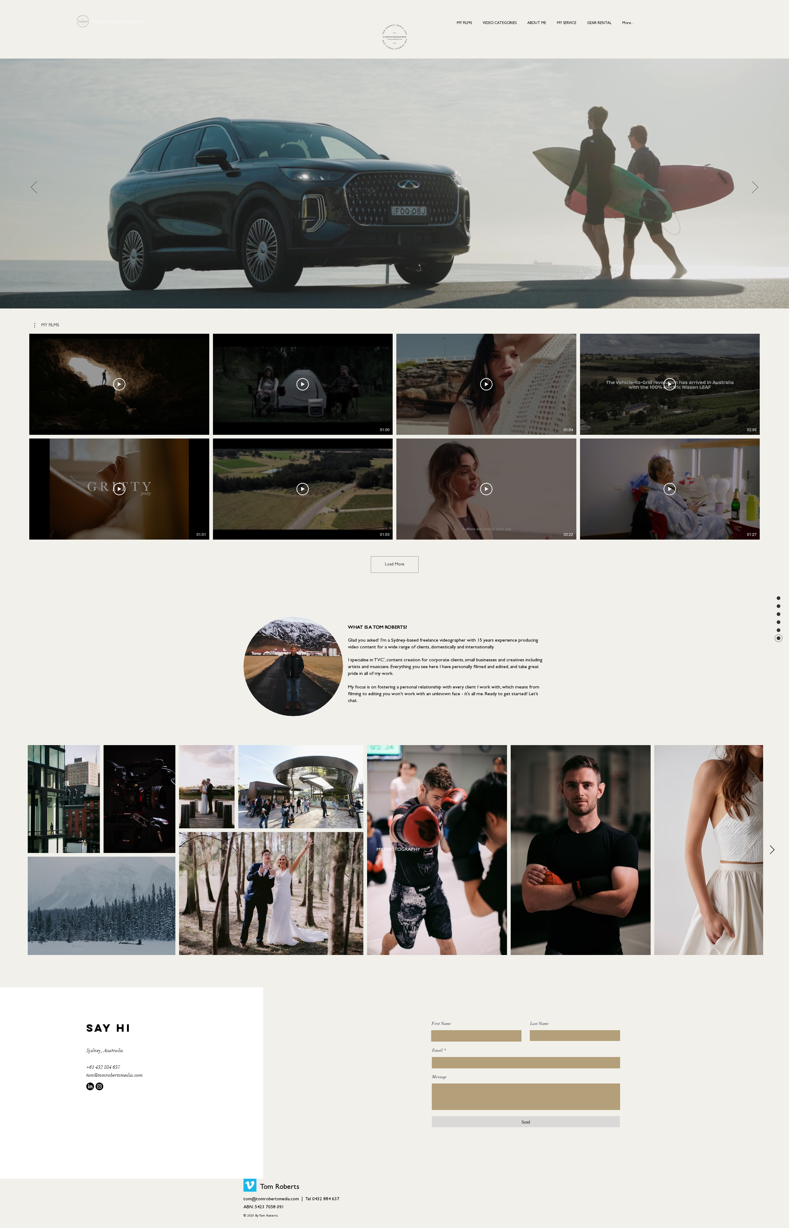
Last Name (539, 1023)
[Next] (755, 187)
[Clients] (401, 304)
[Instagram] (99, 1086)
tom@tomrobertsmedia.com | (274, 1199)
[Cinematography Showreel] (394, 304)
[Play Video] (119, 384)
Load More (394, 564)
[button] (499, 20)
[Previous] (34, 187)
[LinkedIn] (90, 1086)
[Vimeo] (249, 1185)
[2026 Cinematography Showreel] (389, 304)
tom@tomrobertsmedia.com (114, 1075)
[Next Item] (772, 850)
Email (437, 1050)
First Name (441, 1023)
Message (439, 1077)
